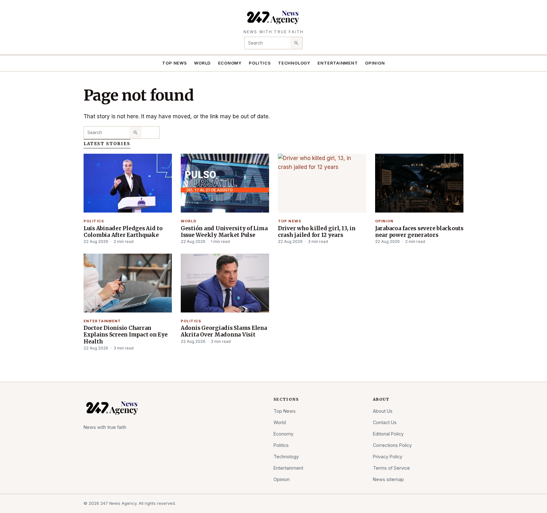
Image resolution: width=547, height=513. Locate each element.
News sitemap (388, 479)
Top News (174, 62)
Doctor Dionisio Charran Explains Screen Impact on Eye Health (126, 334)
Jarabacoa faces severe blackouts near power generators (419, 231)
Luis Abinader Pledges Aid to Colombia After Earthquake (123, 231)
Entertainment (338, 62)
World (202, 62)
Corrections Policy (392, 445)
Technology (294, 62)
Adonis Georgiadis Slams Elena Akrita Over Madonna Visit (224, 331)
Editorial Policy (388, 433)
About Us (383, 411)
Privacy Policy (387, 456)
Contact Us (385, 422)
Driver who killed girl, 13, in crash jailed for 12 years (316, 231)
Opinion (375, 62)
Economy (230, 62)
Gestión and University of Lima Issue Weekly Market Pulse (224, 231)
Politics (260, 62)
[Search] (296, 43)
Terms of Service (391, 468)
